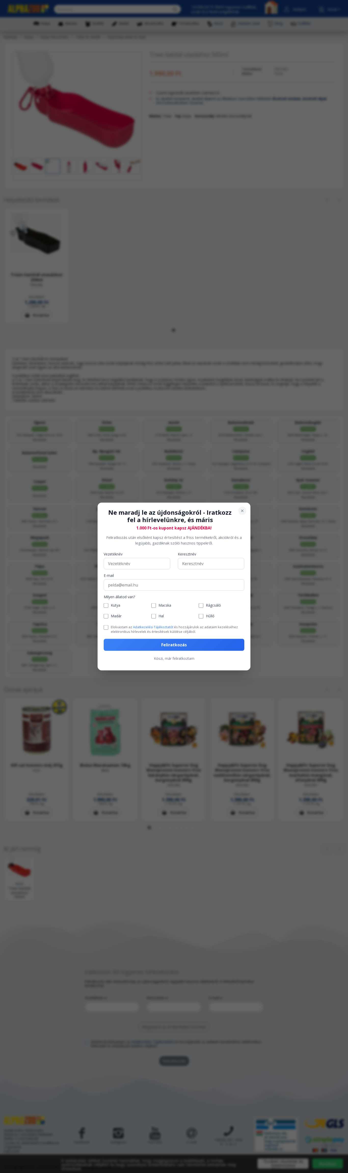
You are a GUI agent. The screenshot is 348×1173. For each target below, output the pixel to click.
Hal (161, 616)
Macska (164, 605)
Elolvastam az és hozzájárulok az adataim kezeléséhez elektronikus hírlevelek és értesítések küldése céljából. (174, 629)
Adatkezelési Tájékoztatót (153, 626)
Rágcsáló (213, 605)
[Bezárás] (242, 511)
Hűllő (210, 616)
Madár (116, 616)
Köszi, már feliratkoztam (174, 658)
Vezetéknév (113, 554)
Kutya (115, 605)
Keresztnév (187, 554)
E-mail (109, 575)
